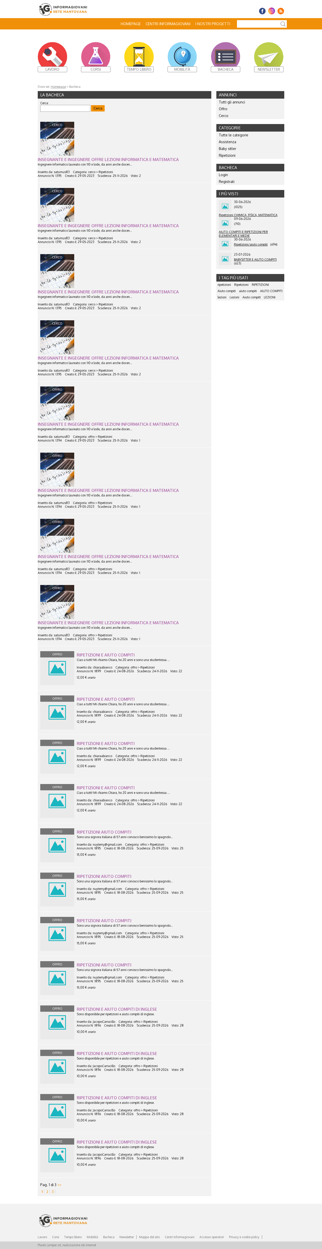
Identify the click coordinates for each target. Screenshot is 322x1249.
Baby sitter (227, 148)
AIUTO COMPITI (271, 291)
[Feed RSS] (280, 11)
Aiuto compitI (252, 297)
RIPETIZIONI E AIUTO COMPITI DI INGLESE (117, 1009)
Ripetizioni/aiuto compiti (251, 244)
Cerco (223, 115)
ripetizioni (224, 285)
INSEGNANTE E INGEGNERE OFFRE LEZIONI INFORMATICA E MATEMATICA (108, 159)
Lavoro (42, 1237)
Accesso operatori (211, 1237)
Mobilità (92, 1237)
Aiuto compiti (227, 291)
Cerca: (44, 103)
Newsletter (126, 1237)
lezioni (222, 297)
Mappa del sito (149, 1237)
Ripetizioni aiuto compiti (104, 832)
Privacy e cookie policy (244, 1237)
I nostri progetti (212, 23)
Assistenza (227, 142)
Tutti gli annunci (232, 102)
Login (223, 175)
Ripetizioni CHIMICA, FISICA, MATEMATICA (248, 215)
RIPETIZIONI (260, 285)
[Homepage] (74, 9)
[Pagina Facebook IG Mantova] (262, 11)
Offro (223, 109)
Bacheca (108, 1237)
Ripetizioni (227, 155)
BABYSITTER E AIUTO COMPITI (255, 259)
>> (59, 1185)
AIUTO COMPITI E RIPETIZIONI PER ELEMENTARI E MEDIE (243, 234)
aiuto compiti (248, 291)
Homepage (131, 23)
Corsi (55, 1237)
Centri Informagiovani (168, 23)
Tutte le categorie (233, 135)
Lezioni (234, 297)
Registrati (226, 181)
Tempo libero (73, 1237)
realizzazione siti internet (79, 1245)
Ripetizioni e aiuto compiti (106, 654)
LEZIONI (269, 297)
